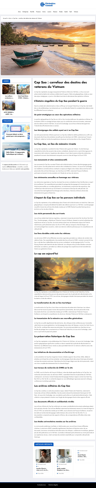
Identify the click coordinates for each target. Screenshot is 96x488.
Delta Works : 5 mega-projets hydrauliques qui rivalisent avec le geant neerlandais (15, 153)
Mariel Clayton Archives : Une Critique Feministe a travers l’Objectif (83, 456)
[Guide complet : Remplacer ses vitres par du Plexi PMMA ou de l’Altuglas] (64, 456)
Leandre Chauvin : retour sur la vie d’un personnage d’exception (42, 469)
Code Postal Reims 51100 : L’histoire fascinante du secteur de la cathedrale (23, 97)
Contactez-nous (41, 485)
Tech (70, 12)
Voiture (76, 12)
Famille (32, 12)
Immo (44, 12)
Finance (38, 12)
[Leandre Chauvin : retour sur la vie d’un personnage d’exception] (43, 456)
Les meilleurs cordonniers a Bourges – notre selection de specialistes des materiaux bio (8, 97)
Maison (55, 12)
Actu (19, 12)
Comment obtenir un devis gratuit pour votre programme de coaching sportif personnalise (15, 135)
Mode (60, 12)
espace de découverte (10, 165)
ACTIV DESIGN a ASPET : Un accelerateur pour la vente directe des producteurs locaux (8, 113)
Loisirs (49, 12)
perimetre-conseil (42, 464)
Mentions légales (53, 485)
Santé (66, 12)
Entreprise (25, 12)
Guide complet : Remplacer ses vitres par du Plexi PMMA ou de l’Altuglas (62, 469)
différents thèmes (11, 167)
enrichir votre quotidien (22, 169)
